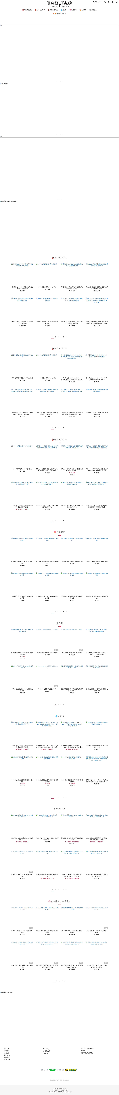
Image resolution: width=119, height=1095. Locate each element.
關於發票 (6, 1057)
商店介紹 (6, 1048)
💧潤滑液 (63, 10)
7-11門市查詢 (46, 1050)
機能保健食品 (93, 10)
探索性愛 (45, 1053)
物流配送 (6, 1050)
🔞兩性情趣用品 (53, 10)
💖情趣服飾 (73, 10)
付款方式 (6, 1052)
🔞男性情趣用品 (40, 10)
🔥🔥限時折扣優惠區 (59, 13)
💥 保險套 (83, 10)
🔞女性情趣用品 (27, 10)
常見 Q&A (7, 1059)
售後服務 (6, 1054)
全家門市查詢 (46, 1052)
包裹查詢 (45, 1048)
